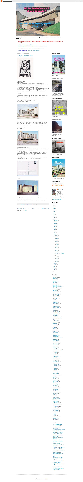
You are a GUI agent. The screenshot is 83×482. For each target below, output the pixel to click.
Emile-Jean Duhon (56, 303)
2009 (54, 268)
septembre (56, 225)
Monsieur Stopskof (56, 365)
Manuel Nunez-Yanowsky (57, 349)
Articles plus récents (20, 208)
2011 (54, 219)
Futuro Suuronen (56, 306)
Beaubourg (55, 290)
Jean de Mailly (55, 336)
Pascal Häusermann (56, 374)
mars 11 (56, 249)
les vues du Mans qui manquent (58, 468)
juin (54, 229)
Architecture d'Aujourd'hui (57, 286)
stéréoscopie (55, 418)
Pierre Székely (55, 381)
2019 (54, 207)
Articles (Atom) (24, 210)
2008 (54, 269)
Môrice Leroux (55, 369)
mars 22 (56, 238)
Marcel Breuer (55, 351)
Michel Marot (55, 360)
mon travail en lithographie (57, 424)
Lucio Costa (55, 348)
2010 (54, 266)
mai (54, 231)
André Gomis (55, 283)
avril (55, 232)
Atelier (54, 456)
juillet (55, 228)
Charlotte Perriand (56, 294)
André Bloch (55, 279)
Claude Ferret (55, 297)
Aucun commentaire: (32, 204)
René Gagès (55, 385)
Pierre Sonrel (55, 380)
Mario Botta (55, 353)
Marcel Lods (55, 352)
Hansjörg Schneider (56, 443)
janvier (55, 264)
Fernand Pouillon (56, 304)
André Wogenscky (56, 285)
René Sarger (55, 386)
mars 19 (56, 241)
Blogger (46, 478)
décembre (56, 220)
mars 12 (56, 247)
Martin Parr (55, 355)
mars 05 (56, 258)
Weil (53, 405)
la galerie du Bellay (56, 469)
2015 (54, 213)
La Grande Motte (56, 343)
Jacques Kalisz (55, 322)
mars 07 (56, 256)
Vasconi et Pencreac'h (57, 403)
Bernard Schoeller (56, 291)
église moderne (55, 419)
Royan (54, 395)
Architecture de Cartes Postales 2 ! (33, 50)
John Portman (55, 339)
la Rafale (54, 415)
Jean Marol (55, 327)
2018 (54, 208)
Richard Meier (55, 390)
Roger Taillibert (55, 393)
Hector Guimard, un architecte (58, 432)
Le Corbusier (55, 344)
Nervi (54, 370)
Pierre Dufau (55, 377)
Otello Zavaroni (55, 373)
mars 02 (56, 261)
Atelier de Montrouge (56, 287)
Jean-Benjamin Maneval (57, 337)
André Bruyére (55, 282)
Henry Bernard (55, 315)
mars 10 (56, 250)
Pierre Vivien (55, 382)
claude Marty (55, 409)
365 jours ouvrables (56, 454)
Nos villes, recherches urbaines (58, 461)
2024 (54, 205)
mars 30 (56, 235)
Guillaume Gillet (55, 311)
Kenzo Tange (55, 341)
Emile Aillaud (55, 302)
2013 (54, 216)
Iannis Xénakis (55, 320)
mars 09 (56, 252)
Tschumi (54, 399)
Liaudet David (60, 189)
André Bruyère (55, 281)
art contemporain (56, 406)
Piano (54, 376)
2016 (54, 211)
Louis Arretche (55, 345)
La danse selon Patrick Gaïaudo (58, 444)
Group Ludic (55, 310)
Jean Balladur (55, 323)
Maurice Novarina (56, 356)
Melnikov (54, 357)
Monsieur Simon (56, 364)
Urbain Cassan (55, 401)
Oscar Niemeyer (56, 372)
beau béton (55, 407)
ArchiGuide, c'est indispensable (58, 453)
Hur (53, 319)
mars (55, 234)
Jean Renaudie (55, 332)
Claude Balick (55, 295)
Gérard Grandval (56, 312)
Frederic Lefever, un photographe (59, 447)
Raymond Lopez (56, 384)
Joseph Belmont (56, 340)
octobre (55, 223)
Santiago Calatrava (56, 398)
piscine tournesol (56, 417)
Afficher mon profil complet (56, 199)
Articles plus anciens (45, 208)
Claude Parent (55, 298)
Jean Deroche (55, 324)
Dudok (54, 299)
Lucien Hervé (55, 347)
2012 (54, 217)
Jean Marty (55, 328)
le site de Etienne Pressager (58, 439)
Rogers (54, 394)
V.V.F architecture (56, 402)
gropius (54, 414)
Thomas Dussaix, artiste (57, 427)
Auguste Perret (55, 289)
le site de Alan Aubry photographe (59, 429)
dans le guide (55, 411)
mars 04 (56, 259)
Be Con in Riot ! (55, 436)
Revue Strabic (55, 428)
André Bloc (55, 278)
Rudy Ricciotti (55, 397)
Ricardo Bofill (55, 389)
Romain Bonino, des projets (58, 457)
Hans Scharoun (55, 314)
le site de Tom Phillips (56, 462)
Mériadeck (55, 368)
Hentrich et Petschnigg (57, 316)
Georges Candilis (56, 307)
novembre (56, 222)
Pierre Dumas (55, 378)
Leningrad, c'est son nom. (25, 56)
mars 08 (56, 255)
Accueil (33, 208)
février (55, 263)
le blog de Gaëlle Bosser (57, 448)
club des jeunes (55, 410)
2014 (54, 214)
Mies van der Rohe (56, 361)
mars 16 (56, 244)
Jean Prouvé (55, 331)
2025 (54, 204)
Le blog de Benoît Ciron (57, 452)
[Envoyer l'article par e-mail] (37, 204)
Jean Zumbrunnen (56, 335)
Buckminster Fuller (56, 293)
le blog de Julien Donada (57, 433)
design (54, 413)
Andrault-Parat (55, 277)
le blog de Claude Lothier (57, 425)
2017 (54, 210)
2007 (54, 271)
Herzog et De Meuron (56, 318)
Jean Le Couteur (56, 326)
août (55, 226)
